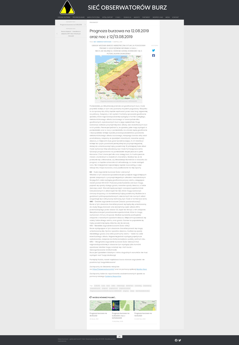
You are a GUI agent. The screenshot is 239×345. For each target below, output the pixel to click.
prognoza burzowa (124, 288)
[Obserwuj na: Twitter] (179, 340)
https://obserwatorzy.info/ (103, 269)
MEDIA (168, 17)
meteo (113, 286)
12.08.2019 (97, 286)
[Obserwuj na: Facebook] (176, 340)
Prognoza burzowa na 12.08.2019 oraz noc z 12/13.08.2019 (105, 291)
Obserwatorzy (147, 286)
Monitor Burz (129, 286)
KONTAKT (175, 17)
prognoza (105, 288)
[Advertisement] (72, 52)
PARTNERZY (146, 17)
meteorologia (120, 286)
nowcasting (138, 286)
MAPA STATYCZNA (93, 17)
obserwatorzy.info (95, 288)
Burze (108, 286)
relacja (132, 291)
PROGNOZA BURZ (79, 17)
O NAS (117, 17)
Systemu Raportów (113, 276)
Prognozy (94, 22)
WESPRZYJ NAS (158, 17)
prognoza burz (113, 288)
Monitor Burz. (141, 269)
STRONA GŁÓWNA (64, 17)
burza (103, 286)
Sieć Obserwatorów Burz (102, 42)
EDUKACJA (127, 17)
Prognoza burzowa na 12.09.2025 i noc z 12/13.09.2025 (120, 315)
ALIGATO (137, 17)
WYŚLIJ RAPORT (107, 17)
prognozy (126, 291)
